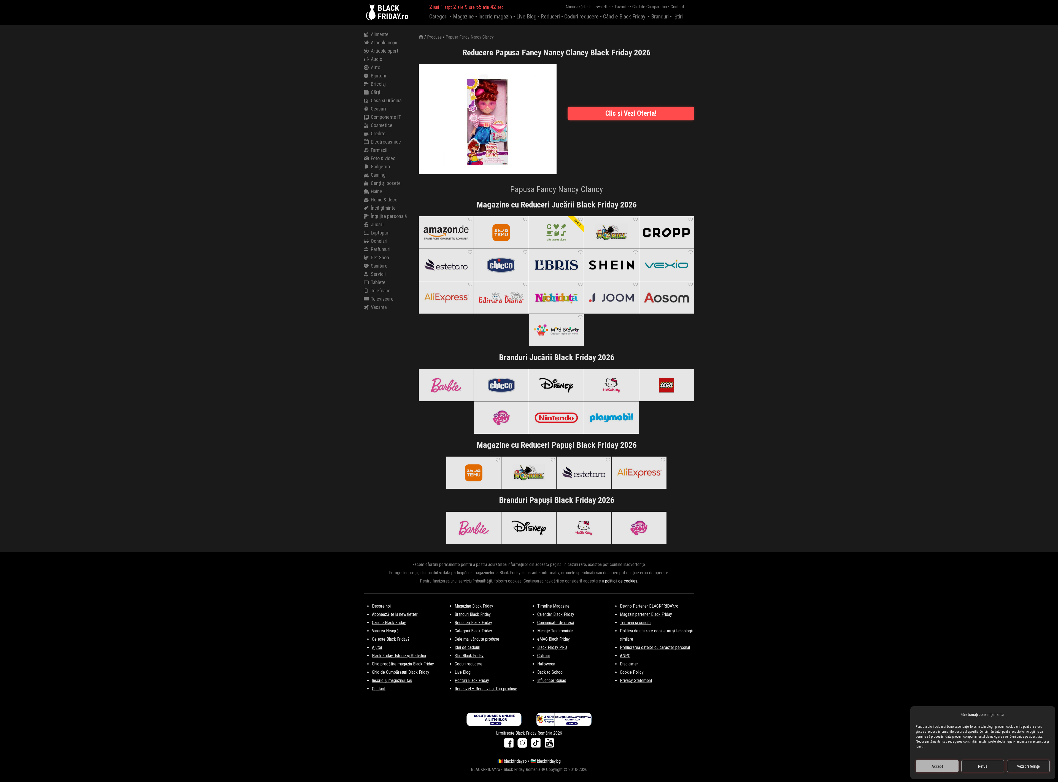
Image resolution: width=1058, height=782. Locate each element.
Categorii (439, 16)
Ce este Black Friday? (390, 639)
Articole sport (384, 51)
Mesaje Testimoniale (555, 630)
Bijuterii (378, 76)
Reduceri (550, 16)
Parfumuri (380, 249)
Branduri (660, 16)
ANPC (625, 655)
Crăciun (543, 655)
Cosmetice (381, 125)
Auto (375, 67)
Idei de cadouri (467, 647)
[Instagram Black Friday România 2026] (523, 744)
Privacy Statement (636, 680)
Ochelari (379, 241)
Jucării (378, 224)
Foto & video (383, 158)
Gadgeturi (380, 166)
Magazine (463, 16)
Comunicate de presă (555, 622)
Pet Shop (380, 257)
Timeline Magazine (553, 606)
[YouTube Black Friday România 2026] (549, 744)
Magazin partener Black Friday (646, 614)
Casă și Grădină (386, 100)
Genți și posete (386, 183)
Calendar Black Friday (555, 614)
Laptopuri (380, 233)
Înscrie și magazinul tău (392, 680)
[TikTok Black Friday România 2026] (537, 744)
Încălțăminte (383, 208)
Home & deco (384, 200)
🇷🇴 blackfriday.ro (512, 761)
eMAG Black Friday (553, 639)
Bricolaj (378, 84)
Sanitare (379, 266)
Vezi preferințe (1028, 766)
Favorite (622, 6)
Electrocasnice (386, 142)
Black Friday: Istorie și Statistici (399, 655)
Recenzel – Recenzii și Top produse (486, 688)
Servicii (378, 274)
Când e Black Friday (624, 16)
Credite (378, 133)
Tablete (378, 282)
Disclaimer (629, 664)
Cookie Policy (632, 672)
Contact (677, 6)
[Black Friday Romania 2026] (372, 12)
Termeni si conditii (635, 622)
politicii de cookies (621, 581)
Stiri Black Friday (469, 655)
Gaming (378, 175)
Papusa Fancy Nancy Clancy (470, 37)
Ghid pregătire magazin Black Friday (403, 664)
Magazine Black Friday (474, 606)
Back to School (550, 672)
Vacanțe (379, 307)
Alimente (379, 34)
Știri (678, 16)
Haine (376, 191)
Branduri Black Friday (473, 614)
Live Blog (526, 16)
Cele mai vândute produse (477, 639)
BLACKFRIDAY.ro (393, 12)
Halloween (546, 664)
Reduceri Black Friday (473, 622)
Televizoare (382, 299)
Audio (376, 59)
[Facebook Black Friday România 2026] (510, 744)
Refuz (982, 766)
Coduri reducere (581, 16)
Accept (937, 766)
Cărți (375, 92)
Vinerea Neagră (385, 630)
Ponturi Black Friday (472, 680)
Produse (434, 37)
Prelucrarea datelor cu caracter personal (655, 647)
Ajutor (377, 647)
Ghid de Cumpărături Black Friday (400, 672)
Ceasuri (378, 109)
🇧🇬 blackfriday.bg (545, 761)
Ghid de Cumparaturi (649, 6)
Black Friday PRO (552, 647)
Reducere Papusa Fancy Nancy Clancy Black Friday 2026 (557, 52)
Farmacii (379, 150)
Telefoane (380, 290)
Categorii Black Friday (473, 630)
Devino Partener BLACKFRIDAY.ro (649, 606)
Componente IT (386, 117)
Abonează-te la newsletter (588, 6)
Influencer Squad (551, 680)
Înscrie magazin (495, 16)
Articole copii (384, 42)
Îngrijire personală (389, 216)
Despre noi (381, 606)
